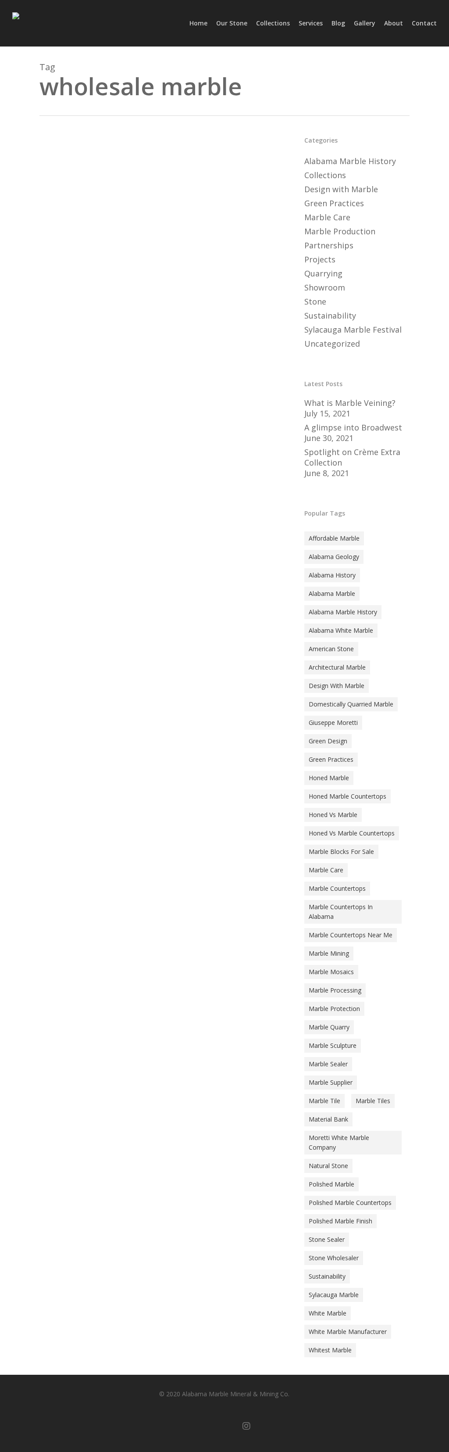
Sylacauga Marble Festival (353, 329)
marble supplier (331, 1082)
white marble (327, 1313)
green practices (331, 759)
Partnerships (328, 245)
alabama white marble (341, 630)
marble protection (334, 1008)
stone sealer (327, 1239)
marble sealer (328, 1064)
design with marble (336, 685)
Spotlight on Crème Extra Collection (352, 457)
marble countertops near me (350, 935)
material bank (328, 1119)
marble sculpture (332, 1045)
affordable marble (334, 538)
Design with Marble (341, 189)
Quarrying (323, 273)
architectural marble (337, 667)
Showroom (324, 287)
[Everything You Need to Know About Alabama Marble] (162, 535)
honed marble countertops (347, 796)
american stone (331, 649)
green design (328, 741)
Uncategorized (332, 343)
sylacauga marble (334, 1295)
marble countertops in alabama (341, 912)
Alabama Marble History (350, 161)
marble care (326, 870)
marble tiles (373, 1101)
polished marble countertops (350, 1202)
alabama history (332, 575)
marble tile (324, 1101)
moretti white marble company (339, 1142)
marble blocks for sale (341, 851)
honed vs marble (333, 814)
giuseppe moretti (333, 722)
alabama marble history (343, 612)
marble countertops (337, 888)
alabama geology (334, 556)
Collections (325, 175)
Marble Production (339, 231)
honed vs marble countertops (352, 833)
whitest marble (330, 1350)
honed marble (329, 778)
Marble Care (327, 217)
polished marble (331, 1184)
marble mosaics (331, 972)
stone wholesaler (334, 1258)
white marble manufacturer (348, 1331)
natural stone (328, 1166)
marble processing (335, 990)
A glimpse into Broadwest (353, 427)
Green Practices (334, 203)
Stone (62, 832)
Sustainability (330, 315)
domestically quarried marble (351, 704)
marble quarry (329, 1027)
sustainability (327, 1276)
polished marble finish (340, 1221)
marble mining (329, 953)
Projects (319, 259)
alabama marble (332, 593)
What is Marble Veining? (350, 403)
